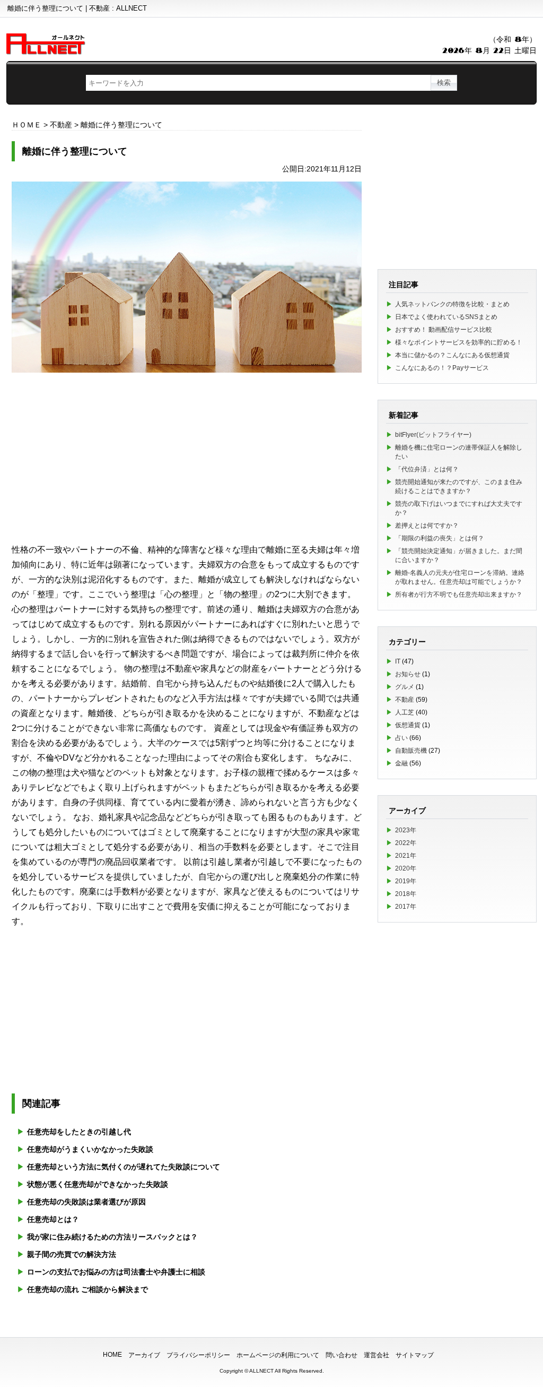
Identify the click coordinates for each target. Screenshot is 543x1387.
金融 (401, 763)
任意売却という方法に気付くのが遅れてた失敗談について (123, 1166)
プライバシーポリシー (198, 1355)
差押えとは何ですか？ (427, 525)
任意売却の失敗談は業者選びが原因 (86, 1202)
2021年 (405, 855)
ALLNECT (261, 1371)
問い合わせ (341, 1355)
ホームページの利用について (278, 1355)
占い (401, 738)
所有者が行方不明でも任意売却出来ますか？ (458, 594)
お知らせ (408, 674)
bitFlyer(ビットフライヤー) (433, 434)
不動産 (404, 699)
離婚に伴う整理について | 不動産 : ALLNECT (77, 8)
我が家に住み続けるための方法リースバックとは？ (112, 1237)
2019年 (405, 881)
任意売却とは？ (53, 1219)
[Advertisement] (187, 457)
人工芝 (404, 712)
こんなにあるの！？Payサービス (442, 368)
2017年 (405, 906)
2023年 (405, 830)
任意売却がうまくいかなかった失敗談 (90, 1149)
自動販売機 (411, 750)
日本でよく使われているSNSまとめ (446, 317)
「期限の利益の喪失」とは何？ (439, 538)
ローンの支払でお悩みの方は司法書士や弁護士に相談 (116, 1272)
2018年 (405, 894)
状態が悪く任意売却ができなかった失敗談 (97, 1184)
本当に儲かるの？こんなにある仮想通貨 (452, 355)
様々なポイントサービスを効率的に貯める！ (458, 342)
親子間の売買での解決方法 (71, 1254)
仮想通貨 (408, 725)
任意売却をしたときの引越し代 (79, 1131)
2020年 (405, 868)
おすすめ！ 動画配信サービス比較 (443, 329)
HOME (112, 1354)
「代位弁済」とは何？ (427, 469)
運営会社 (376, 1355)
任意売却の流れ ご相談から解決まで (87, 1289)
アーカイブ (144, 1355)
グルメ (404, 687)
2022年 (405, 843)
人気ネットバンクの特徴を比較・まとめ (452, 304)
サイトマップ (415, 1355)
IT (397, 661)
